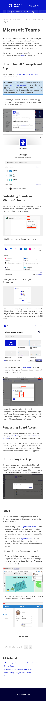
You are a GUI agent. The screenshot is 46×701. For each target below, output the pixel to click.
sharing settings (26, 367)
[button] (26, 647)
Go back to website (23, 695)
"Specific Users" (13, 436)
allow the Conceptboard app (19, 85)
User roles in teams (11, 676)
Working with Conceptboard (32, 19)
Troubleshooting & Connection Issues (18, 669)
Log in (33, 11)
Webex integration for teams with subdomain (21, 663)
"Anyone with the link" (29, 526)
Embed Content (10, 666)
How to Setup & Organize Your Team (17, 672)
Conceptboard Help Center (12, 19)
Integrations (7, 22)
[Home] (15, 5)
